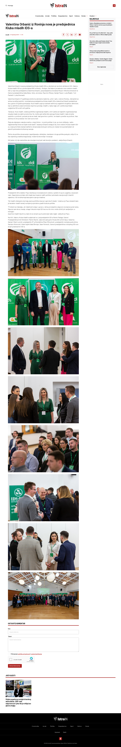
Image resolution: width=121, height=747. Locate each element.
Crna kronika (39, 16)
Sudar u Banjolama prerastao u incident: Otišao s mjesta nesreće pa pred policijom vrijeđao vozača (101, 24)
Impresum (57, 732)
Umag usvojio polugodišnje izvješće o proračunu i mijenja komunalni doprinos (100, 51)
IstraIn (47, 16)
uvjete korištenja (36, 654)
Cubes (75, 743)
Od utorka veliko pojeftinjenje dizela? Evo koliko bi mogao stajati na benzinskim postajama (101, 42)
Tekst (10, 636)
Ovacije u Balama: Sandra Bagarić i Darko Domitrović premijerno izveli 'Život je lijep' (101, 59)
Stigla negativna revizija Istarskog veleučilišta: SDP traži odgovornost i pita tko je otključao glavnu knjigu (18, 702)
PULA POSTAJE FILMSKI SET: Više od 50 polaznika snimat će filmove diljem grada (101, 33)
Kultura (77, 16)
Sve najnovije (101, 67)
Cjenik (64, 732)
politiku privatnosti (24, 654)
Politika (53, 16)
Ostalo (83, 16)
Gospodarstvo (62, 16)
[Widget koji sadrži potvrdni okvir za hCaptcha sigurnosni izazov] (21, 659)
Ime (9, 628)
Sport (71, 16)
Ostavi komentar (14, 666)
